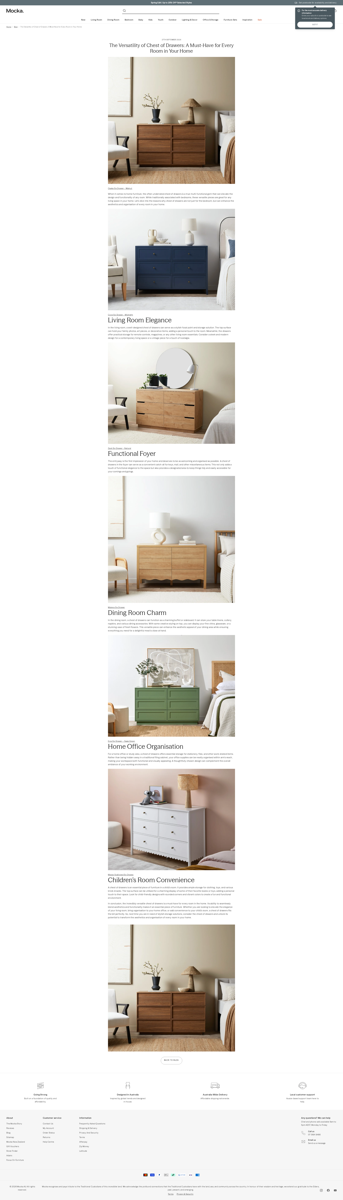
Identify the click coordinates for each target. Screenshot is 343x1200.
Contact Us (48, 1123)
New (83, 20)
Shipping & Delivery (88, 1128)
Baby (141, 20)
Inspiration (247, 20)
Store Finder (12, 1151)
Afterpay (83, 1142)
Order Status (49, 1133)
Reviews (10, 1128)
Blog (15, 27)
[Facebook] (328, 1190)
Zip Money (84, 1146)
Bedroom (129, 20)
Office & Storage (210, 20)
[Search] (125, 10)
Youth (160, 20)
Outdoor (173, 20)
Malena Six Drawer (116, 607)
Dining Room (113, 20)
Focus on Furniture (15, 1160)
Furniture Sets (230, 20)
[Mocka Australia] (15, 11)
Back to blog (171, 1060)
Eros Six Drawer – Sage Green (121, 741)
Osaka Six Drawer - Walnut (120, 188)
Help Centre (48, 1142)
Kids (151, 20)
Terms (82, 1137)
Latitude (83, 1151)
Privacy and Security (88, 1133)
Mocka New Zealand (15, 1142)
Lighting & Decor (189, 20)
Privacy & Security (185, 1194)
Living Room (96, 20)
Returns (46, 1137)
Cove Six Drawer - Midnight (120, 315)
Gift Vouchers (12, 1146)
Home (8, 27)
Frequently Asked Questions (92, 1123)
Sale (260, 20)
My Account (48, 1128)
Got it (315, 25)
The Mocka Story (14, 1123)
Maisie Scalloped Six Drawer (121, 875)
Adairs (9, 1155)
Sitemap (10, 1137)
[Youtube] (335, 1190)
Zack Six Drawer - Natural (119, 448)
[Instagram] (321, 1190)
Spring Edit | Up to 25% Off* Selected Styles (171, 2)
